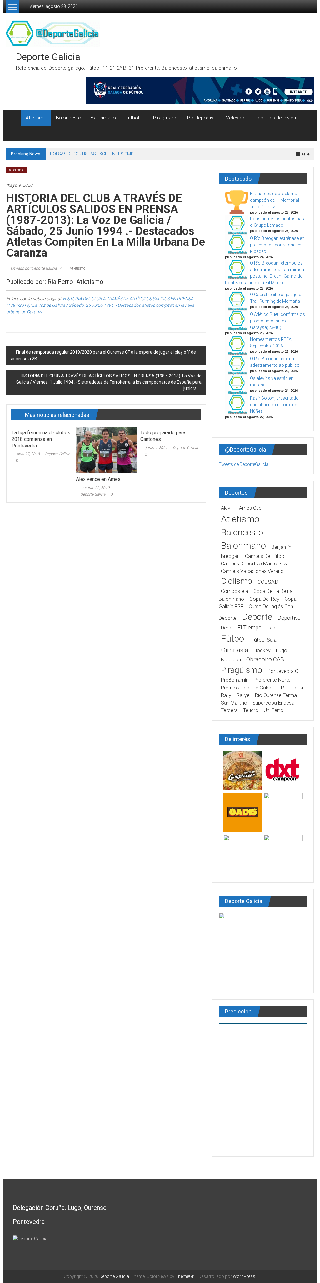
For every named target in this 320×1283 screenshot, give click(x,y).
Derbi (226, 628)
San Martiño (234, 703)
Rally (226, 695)
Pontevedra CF (284, 671)
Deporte (257, 617)
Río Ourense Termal (276, 695)
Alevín (227, 508)
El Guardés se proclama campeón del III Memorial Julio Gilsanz (274, 200)
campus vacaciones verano (252, 571)
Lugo (281, 651)
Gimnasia (234, 650)
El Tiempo (250, 627)
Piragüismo (165, 118)
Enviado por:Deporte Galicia (34, 268)
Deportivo (289, 618)
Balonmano (103, 118)
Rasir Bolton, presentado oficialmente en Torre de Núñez (274, 405)
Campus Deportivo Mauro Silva (255, 564)
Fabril (273, 628)
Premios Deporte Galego (248, 688)
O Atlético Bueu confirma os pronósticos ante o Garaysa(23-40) (277, 321)
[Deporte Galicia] (13, 118)
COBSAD (268, 582)
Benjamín (281, 547)
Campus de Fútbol (265, 556)
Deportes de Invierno (278, 118)
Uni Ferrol (274, 710)
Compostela (234, 591)
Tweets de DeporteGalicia (243, 464)
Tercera (229, 710)
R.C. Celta (292, 688)
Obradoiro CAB (265, 659)
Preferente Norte (272, 680)
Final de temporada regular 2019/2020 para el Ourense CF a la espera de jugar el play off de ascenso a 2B (103, 355)
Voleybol (235, 118)
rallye (243, 695)
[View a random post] (307, 133)
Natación (231, 660)
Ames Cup (250, 508)
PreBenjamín (234, 680)
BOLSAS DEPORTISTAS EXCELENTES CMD (92, 153)
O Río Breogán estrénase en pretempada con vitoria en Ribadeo (277, 245)
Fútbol (132, 118)
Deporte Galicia (48, 56)
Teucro (250, 710)
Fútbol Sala (264, 640)
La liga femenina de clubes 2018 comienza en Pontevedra (41, 439)
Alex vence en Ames (98, 479)
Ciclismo (236, 581)
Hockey (262, 651)
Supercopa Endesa (273, 703)
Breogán (230, 556)
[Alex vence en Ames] (106, 449)
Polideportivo (202, 118)
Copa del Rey (264, 599)
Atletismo (36, 118)
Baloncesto (68, 118)
